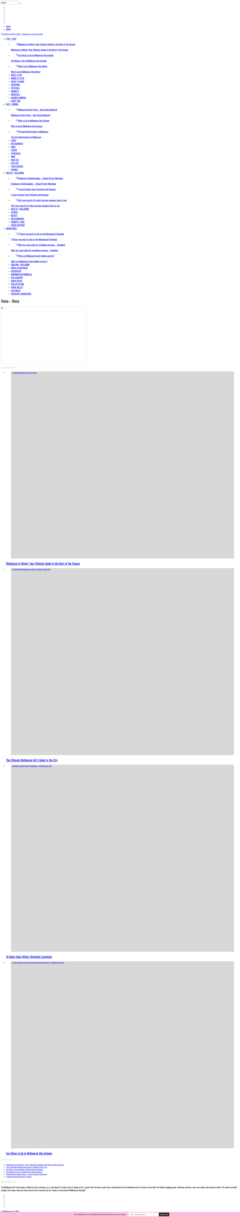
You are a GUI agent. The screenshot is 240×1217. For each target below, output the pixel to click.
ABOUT (8, 29)
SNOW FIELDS (16, 280)
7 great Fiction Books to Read (19, 1176)
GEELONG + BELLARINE (20, 264)
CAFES (13, 140)
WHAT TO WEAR (17, 81)
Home (8, 26)
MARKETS (15, 91)
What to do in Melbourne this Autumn (26, 126)
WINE (13, 156)
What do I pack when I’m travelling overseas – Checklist (34, 250)
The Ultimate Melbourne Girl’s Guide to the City (32, 760)
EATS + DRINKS (12, 104)
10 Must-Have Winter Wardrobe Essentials (29, 956)
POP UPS (14, 163)
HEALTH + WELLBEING (15, 172)
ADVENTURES (11, 228)
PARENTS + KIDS (17, 222)
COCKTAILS (16, 153)
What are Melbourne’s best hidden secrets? (29, 261)
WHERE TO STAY (17, 78)
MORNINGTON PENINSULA (21, 274)
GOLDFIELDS (16, 271)
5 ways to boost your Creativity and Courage (30, 194)
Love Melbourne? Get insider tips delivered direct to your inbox (100, 1214)
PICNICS (14, 169)
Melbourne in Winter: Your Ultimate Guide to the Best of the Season (39, 49)
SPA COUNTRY (17, 277)
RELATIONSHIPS (17, 218)
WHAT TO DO (16, 75)
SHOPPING (15, 84)
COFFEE (14, 150)
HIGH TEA (15, 159)
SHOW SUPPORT (18, 225)
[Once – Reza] (43, 362)
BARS (13, 146)
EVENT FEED (15, 101)
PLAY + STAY (11, 38)
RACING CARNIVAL (18, 97)
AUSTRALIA (15, 290)
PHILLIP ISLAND (17, 284)
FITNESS (14, 212)
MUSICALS (15, 94)
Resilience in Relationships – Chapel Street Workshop (33, 183)
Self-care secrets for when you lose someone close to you (35, 205)
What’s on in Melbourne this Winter (25, 71)
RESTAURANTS (17, 143)
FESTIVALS (15, 88)
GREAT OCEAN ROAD (19, 267)
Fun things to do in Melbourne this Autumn (29, 60)
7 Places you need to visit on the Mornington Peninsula (34, 239)
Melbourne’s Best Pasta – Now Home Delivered (30, 115)
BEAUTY (14, 215)
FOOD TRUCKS (17, 166)
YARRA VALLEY (17, 287)
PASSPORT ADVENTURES (21, 293)
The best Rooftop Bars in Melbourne (26, 137)
